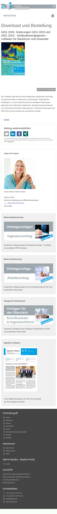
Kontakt (8, 438)
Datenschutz (10, 141)
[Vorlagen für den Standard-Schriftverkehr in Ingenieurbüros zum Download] (28, 315)
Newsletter (10, 426)
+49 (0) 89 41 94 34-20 (14, 496)
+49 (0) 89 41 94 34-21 (15, 203)
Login (8, 464)
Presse (8, 423)
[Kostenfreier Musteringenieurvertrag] (28, 231)
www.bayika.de (11, 502)
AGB (7, 454)
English (8, 435)
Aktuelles (9, 420)
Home (8, 417)
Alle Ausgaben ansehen (16, 402)
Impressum (10, 448)
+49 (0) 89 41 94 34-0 (14, 493)
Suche (8, 429)
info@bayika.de (11, 499)
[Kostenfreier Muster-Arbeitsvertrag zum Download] (28, 273)
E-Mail (9, 206)
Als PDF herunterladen (46, 89)
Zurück (6, 120)
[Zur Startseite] (16, 6)
